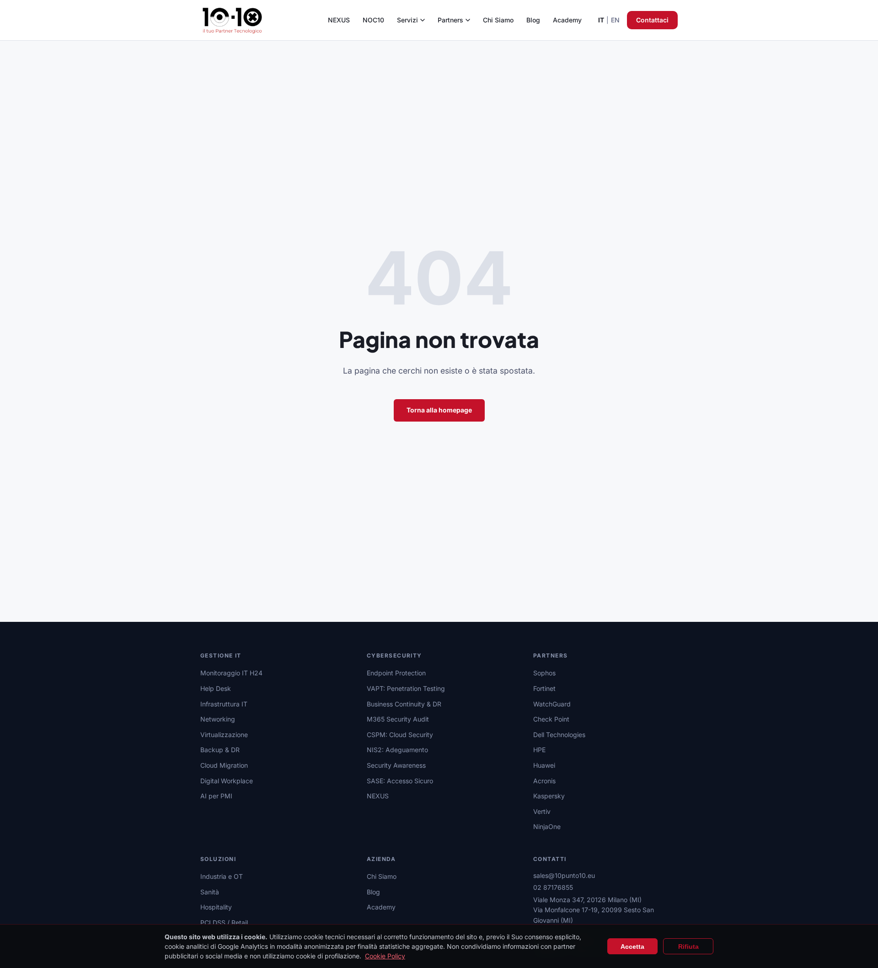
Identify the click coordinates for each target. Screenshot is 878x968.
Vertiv (542, 811)
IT (601, 20)
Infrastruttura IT (223, 704)
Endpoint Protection (396, 673)
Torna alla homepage (439, 410)
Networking (217, 719)
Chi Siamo (498, 20)
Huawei (544, 765)
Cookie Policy (385, 956)
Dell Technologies (559, 734)
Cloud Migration (224, 765)
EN (615, 20)
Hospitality (216, 907)
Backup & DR (220, 750)
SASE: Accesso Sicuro (400, 781)
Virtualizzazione (224, 734)
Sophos (544, 673)
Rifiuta (688, 946)
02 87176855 (553, 887)
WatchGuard (552, 704)
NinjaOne (547, 826)
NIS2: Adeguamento (397, 750)
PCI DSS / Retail (224, 922)
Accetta (632, 946)
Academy (567, 20)
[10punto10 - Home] (232, 20)
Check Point (551, 719)
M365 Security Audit (398, 719)
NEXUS (339, 20)
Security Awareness (396, 765)
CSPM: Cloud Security (400, 734)
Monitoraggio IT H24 (231, 673)
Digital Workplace (226, 781)
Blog (533, 20)
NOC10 (373, 20)
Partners (450, 20)
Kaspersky (549, 796)
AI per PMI (216, 796)
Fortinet (544, 688)
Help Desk (215, 688)
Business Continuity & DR (404, 704)
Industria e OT (221, 876)
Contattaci (652, 20)
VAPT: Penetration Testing (406, 688)
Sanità (209, 892)
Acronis (544, 781)
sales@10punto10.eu (564, 875)
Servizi (407, 20)
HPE (539, 750)
